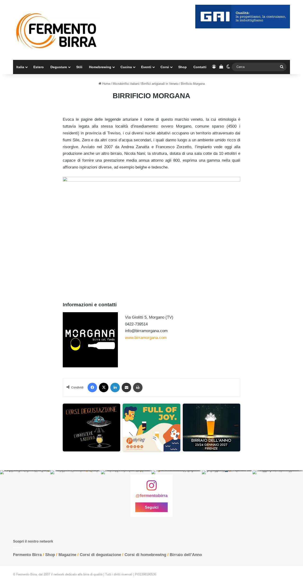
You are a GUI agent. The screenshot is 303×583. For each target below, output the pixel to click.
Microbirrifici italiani (126, 83)
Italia (20, 67)
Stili (79, 67)
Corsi (164, 67)
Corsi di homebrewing (145, 554)
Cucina (126, 67)
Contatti (199, 67)
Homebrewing (100, 67)
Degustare (58, 67)
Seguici (151, 507)
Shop (182, 67)
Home (105, 83)
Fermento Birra (27, 554)
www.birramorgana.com (146, 337)
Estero (38, 67)
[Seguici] (151, 487)
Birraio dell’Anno (186, 554)
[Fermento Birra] (57, 29)
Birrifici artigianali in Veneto (159, 83)
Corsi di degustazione (100, 554)
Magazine (67, 554)
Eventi (146, 67)
